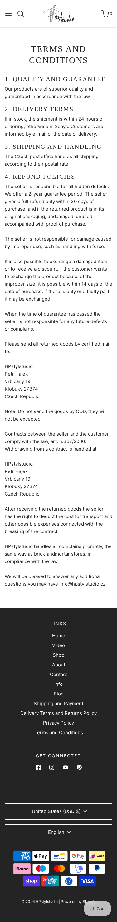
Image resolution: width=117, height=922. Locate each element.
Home (58, 636)
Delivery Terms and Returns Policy (58, 713)
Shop (58, 655)
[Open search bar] (23, 13)
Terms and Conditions (58, 732)
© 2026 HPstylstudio (39, 901)
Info (58, 684)
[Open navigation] (8, 13)
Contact (58, 674)
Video (58, 645)
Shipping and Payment (58, 703)
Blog (59, 694)
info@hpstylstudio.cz (82, 584)
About (58, 665)
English (57, 832)
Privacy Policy (58, 723)
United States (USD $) (57, 811)
